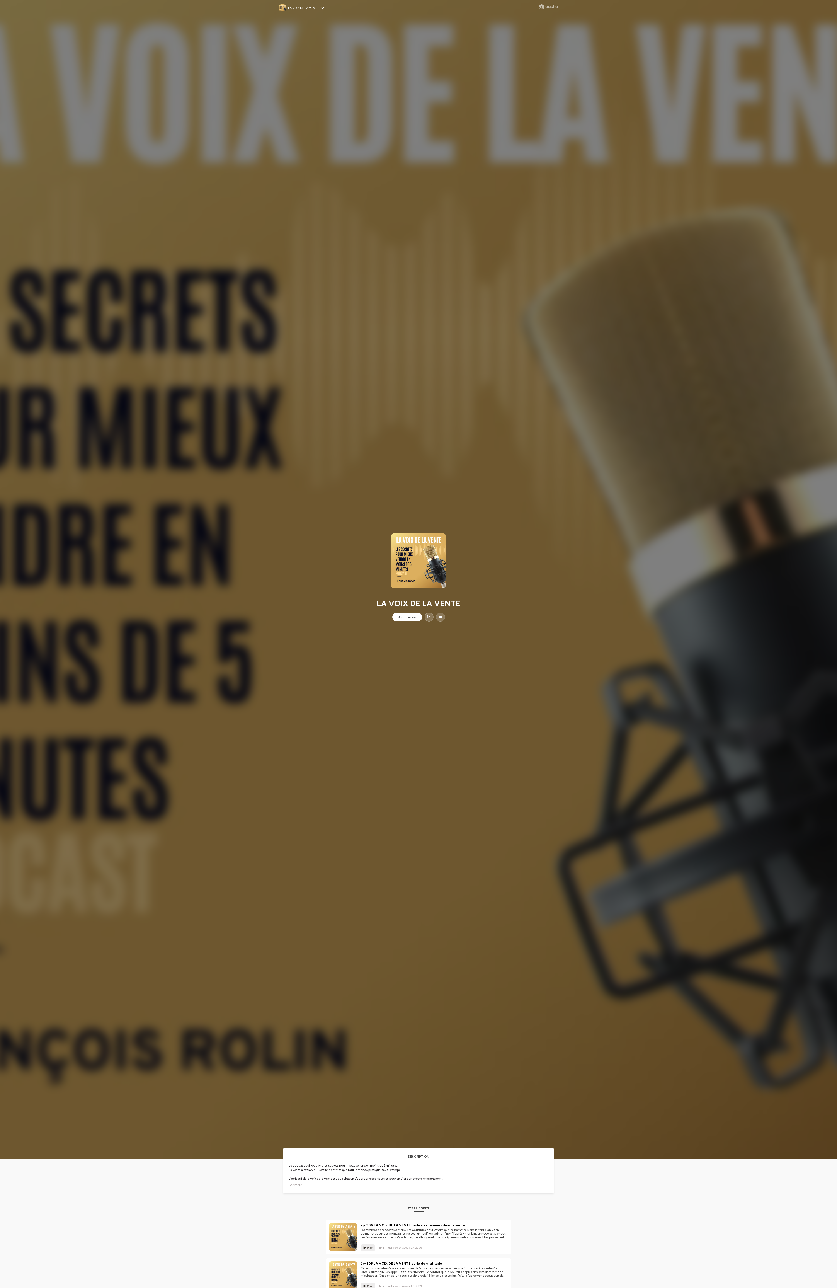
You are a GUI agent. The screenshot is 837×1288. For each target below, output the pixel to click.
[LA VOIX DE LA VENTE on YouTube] (440, 617)
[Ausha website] (548, 7)
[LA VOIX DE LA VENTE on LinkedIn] (429, 617)
